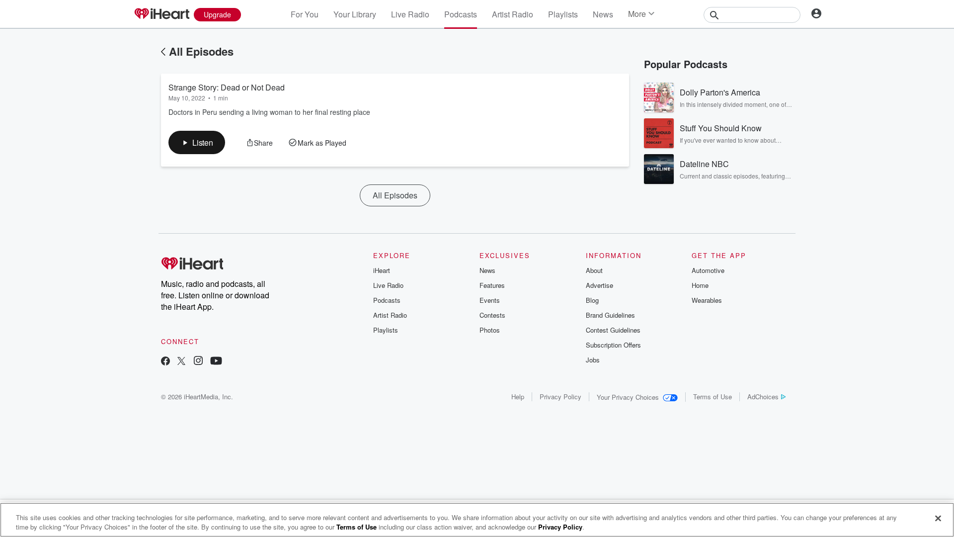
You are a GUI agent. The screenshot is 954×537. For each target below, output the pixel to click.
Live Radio (410, 14)
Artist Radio (512, 14)
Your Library (354, 14)
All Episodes (201, 51)
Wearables (707, 300)
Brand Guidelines (610, 315)
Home (700, 285)
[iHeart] (161, 14)
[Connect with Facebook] (165, 361)
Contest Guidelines (613, 330)
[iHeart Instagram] (198, 361)
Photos (489, 330)
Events (489, 300)
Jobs (593, 359)
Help (517, 396)
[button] (196, 142)
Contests (492, 315)
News (603, 14)
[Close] (938, 519)
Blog (592, 300)
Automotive (708, 270)
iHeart (381, 270)
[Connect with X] (181, 361)
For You (304, 14)
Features (492, 285)
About (594, 270)
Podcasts (460, 14)
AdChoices (763, 396)
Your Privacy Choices (628, 397)
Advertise (599, 285)
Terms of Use (712, 396)
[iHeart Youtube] (216, 361)
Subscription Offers (613, 345)
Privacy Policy (560, 396)
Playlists (563, 14)
